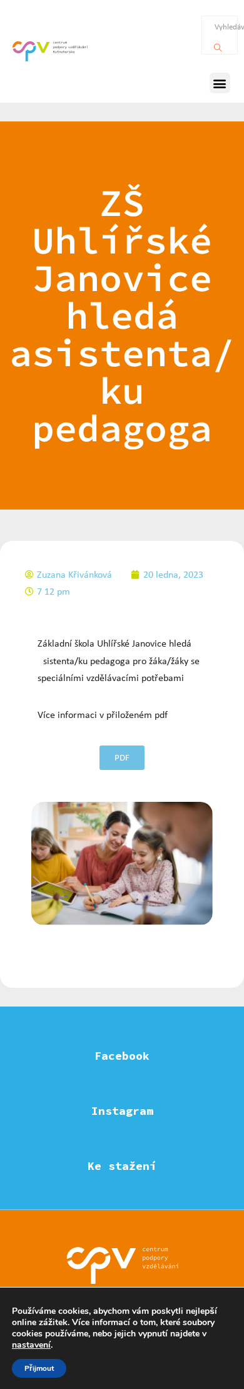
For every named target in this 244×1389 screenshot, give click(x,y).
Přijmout (39, 1368)
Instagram (122, 1111)
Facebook (122, 1055)
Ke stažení (122, 1166)
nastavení (31, 1345)
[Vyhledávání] (218, 44)
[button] (220, 83)
